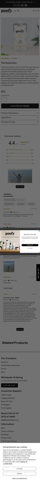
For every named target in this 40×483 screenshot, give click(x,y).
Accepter (20, 469)
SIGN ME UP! (30, 245)
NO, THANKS (30, 248)
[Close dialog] (38, 231)
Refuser (19, 473)
